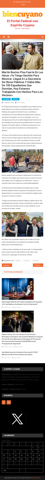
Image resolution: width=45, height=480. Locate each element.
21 (27, 459)
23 (39, 459)
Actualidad (6, 99)
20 (21, 459)
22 (33, 459)
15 (33, 455)
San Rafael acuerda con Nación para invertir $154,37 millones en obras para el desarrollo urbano (20, 353)
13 (21, 455)
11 (10, 455)
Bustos (18, 260)
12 (15, 455)
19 (15, 459)
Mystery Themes (35, 478)
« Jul (4, 470)
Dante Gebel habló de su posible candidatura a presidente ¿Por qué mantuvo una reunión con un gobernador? (22, 303)
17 (4, 459)
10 (4, 455)
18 (10, 459)
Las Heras (27, 260)
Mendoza (15, 99)
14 (27, 455)
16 (39, 455)
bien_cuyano (21, 102)
